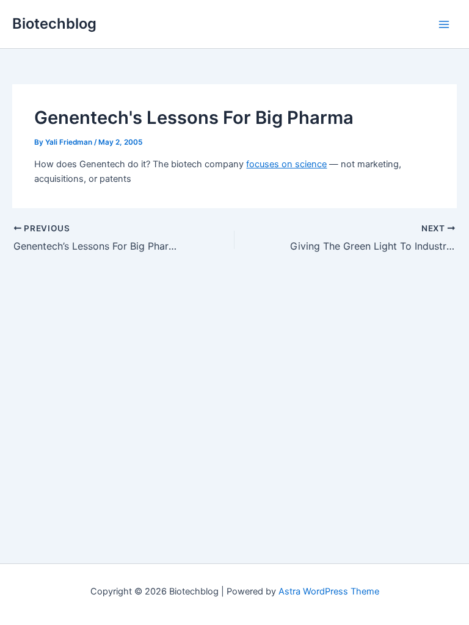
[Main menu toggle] (444, 24)
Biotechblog (54, 23)
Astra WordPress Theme (328, 591)
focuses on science (286, 164)
